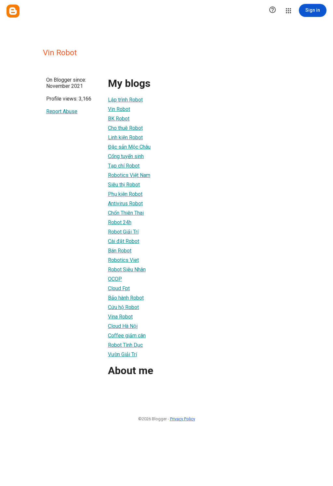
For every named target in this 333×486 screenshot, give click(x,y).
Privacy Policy (182, 418)
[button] (272, 10)
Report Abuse (61, 111)
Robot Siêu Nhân (127, 269)
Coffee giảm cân (127, 335)
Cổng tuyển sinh (126, 156)
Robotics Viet (123, 260)
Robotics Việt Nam (129, 175)
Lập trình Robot (125, 100)
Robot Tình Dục (125, 345)
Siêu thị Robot (124, 185)
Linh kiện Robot (125, 137)
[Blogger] (13, 11)
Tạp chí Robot (124, 166)
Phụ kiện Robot (125, 194)
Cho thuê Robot (125, 128)
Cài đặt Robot (123, 241)
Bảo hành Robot (126, 298)
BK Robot (118, 118)
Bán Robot (119, 251)
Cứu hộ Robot (123, 307)
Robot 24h (119, 222)
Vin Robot (119, 109)
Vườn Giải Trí (122, 354)
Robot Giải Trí (123, 232)
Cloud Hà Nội (123, 326)
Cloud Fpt (119, 288)
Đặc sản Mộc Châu (129, 147)
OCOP (115, 279)
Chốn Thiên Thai (126, 213)
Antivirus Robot (125, 203)
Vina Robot (120, 317)
